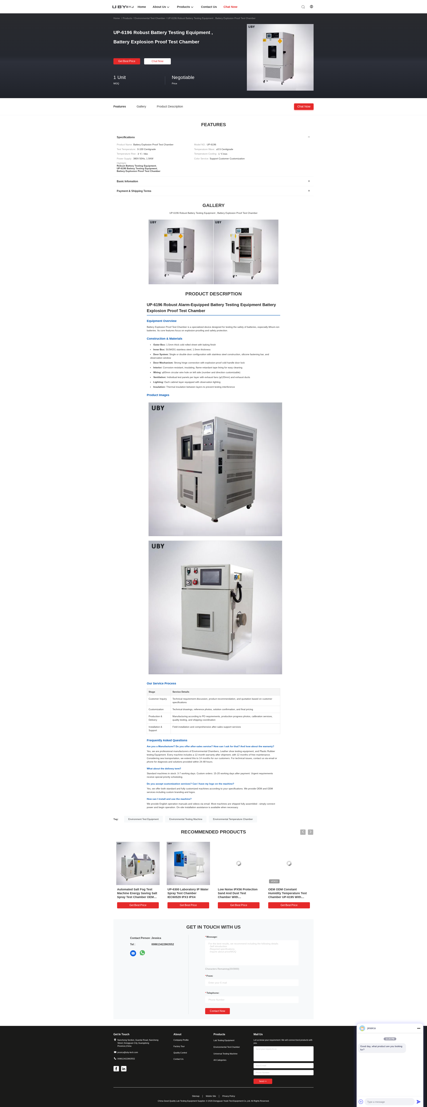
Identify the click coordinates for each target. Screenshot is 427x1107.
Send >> (263, 1081)
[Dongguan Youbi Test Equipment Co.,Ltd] (123, 6)
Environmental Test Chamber (149, 18)
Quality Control (180, 1053)
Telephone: (212, 993)
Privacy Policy (228, 1096)
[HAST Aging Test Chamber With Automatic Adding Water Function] (238, 863)
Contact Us (178, 1059)
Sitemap (195, 1096)
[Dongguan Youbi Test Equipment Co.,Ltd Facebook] (116, 1069)
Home (116, 18)
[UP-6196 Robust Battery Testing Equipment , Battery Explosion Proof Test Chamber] (280, 57)
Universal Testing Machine (226, 1054)
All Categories (220, 1060)
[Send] (418, 1101)
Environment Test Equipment (143, 819)
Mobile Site (211, 1096)
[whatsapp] (142, 953)
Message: (212, 936)
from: (209, 975)
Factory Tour (179, 1046)
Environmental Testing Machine (185, 819)
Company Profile (181, 1040)
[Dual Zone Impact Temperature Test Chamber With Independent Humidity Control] (138, 863)
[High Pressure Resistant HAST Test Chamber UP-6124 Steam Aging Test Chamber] (289, 863)
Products (127, 18)
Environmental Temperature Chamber (233, 819)
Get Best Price (126, 61)
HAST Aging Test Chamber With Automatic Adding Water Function (237, 893)
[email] (133, 953)
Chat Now (157, 61)
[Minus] (419, 1028)
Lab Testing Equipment (224, 1040)
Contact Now (217, 1011)
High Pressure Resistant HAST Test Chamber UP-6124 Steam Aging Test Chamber (289, 893)
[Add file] (361, 1101)
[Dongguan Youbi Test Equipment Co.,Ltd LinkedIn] (124, 1069)
